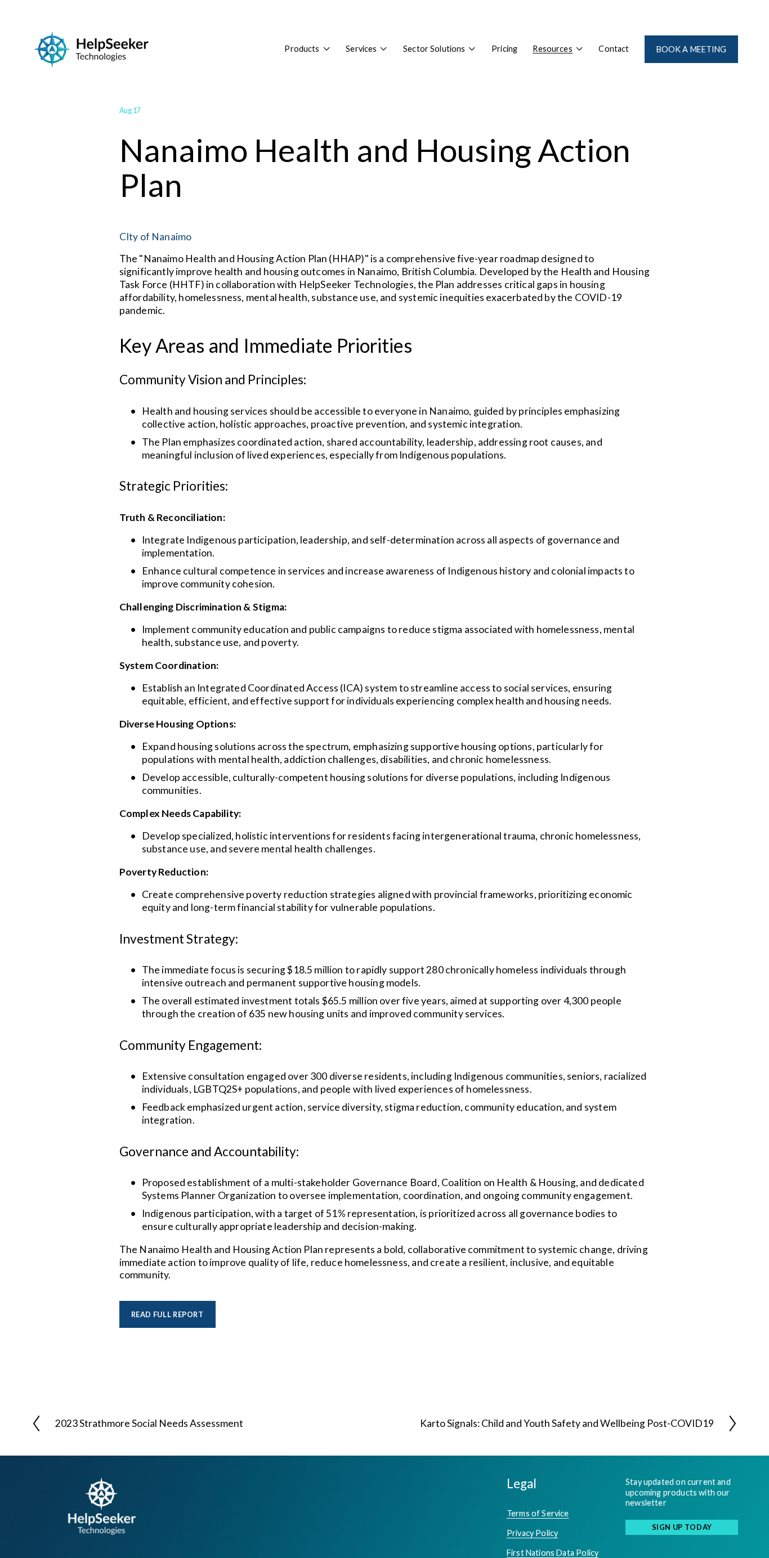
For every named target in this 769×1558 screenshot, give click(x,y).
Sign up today (682, 1527)
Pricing (504, 48)
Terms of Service (538, 1513)
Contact (613, 48)
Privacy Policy (532, 1533)
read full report (167, 1314)
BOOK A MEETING (691, 49)
